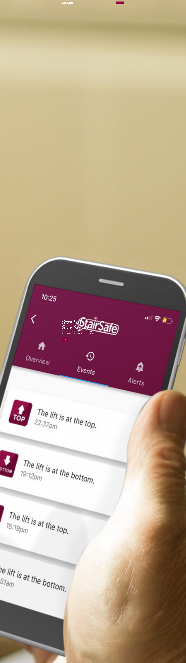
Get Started (66, 339)
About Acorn (100, 2)
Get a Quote (120, 2)
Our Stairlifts (109, 2)
